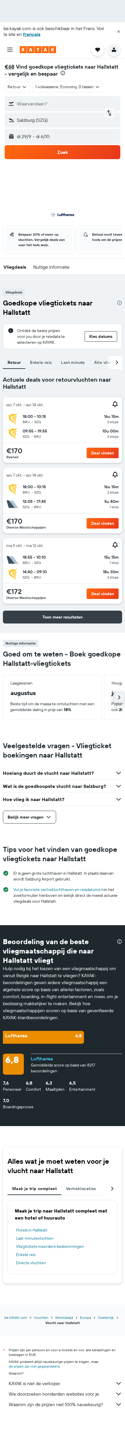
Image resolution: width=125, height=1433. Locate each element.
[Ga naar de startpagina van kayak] (38, 49)
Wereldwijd (64, 1317)
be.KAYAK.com (15, 1317)
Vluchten (41, 1317)
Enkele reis (25, 1254)
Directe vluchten (31, 1262)
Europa (85, 1317)
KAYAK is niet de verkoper (34, 1383)
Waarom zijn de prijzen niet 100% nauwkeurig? (56, 1404)
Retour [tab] (14, 362)
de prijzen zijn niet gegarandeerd (34, 1366)
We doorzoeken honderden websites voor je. (54, 1394)
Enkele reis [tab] (41, 362)
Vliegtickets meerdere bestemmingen (50, 1246)
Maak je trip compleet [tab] (34, 1188)
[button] (118, 31)
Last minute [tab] (73, 362)
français (31, 34)
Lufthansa (42, 1059)
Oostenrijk (106, 1317)
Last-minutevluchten (34, 1238)
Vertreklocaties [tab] (81, 1188)
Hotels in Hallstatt (31, 1230)
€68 (10, 66)
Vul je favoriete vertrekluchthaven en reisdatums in (58, 889)
